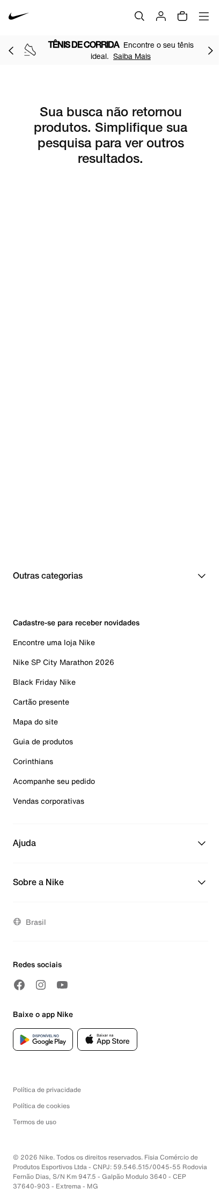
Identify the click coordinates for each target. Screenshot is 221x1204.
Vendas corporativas (48, 800)
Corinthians (33, 761)
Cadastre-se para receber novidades (76, 622)
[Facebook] (19, 984)
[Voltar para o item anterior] (10, 50)
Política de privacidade (47, 1089)
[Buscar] (139, 16)
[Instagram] (40, 984)
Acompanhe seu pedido (54, 781)
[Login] (161, 16)
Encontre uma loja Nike (54, 642)
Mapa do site (35, 721)
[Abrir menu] (203, 16)
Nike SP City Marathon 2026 (63, 662)
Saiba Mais (132, 56)
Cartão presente (41, 701)
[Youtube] (62, 984)
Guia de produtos (43, 741)
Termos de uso (34, 1121)
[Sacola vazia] (182, 16)
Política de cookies (41, 1105)
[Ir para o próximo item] (210, 50)
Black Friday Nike (44, 681)
